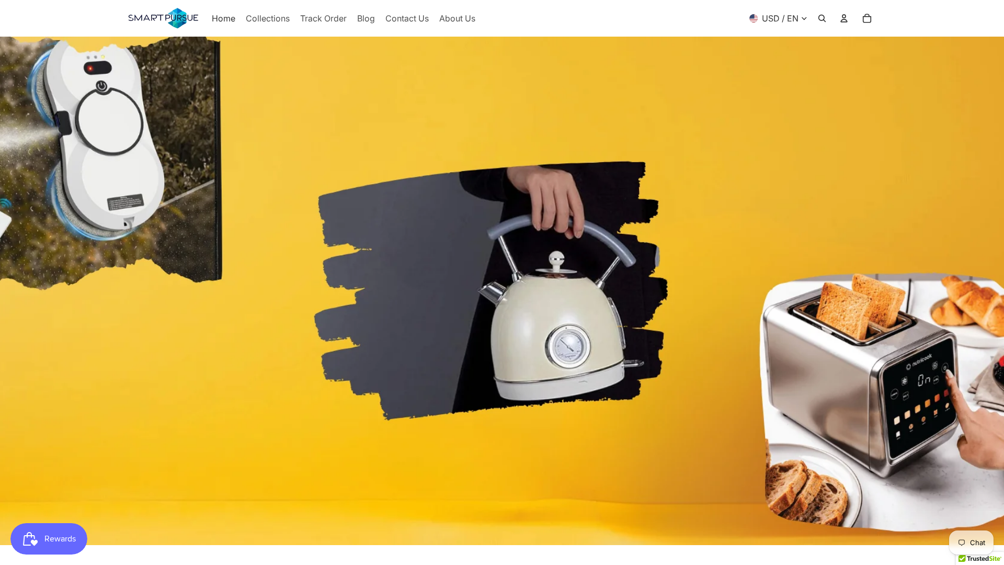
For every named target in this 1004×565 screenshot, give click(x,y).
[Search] (822, 18)
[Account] (843, 18)
